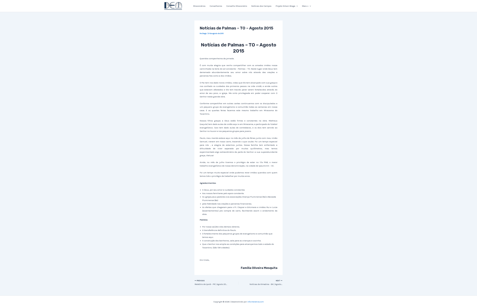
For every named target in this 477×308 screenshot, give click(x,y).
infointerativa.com (255, 302)
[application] (296, 6)
